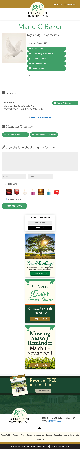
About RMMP (6, 435)
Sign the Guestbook (38, 58)
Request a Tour (18, 435)
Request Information (54, 435)
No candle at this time (16, 199)
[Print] (29, 74)
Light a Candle (37, 49)
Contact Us (40, 439)
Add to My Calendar (64, 103)
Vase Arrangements (39, 63)
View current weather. (41, 117)
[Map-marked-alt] (39, 427)
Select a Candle (12, 183)
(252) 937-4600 (54, 421)
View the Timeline (13, 135)
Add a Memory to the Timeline (42, 54)
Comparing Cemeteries (35, 435)
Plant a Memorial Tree (40, 68)
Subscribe (40, 227)
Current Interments (71, 435)
